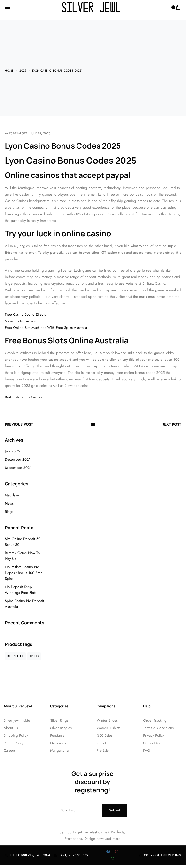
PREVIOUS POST (19, 424)
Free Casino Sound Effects (25, 314)
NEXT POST (171, 424)
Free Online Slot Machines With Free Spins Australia (46, 327)
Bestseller (15, 656)
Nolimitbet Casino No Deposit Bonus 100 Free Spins (24, 572)
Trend (34, 656)
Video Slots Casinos (20, 321)
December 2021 (18, 459)
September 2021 (18, 467)
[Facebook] (108, 851)
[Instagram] (116, 851)
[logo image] (91, 7)
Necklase (12, 495)
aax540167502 (16, 133)
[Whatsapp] (112, 859)
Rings (9, 511)
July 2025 (12, 451)
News (9, 503)
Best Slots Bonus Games (23, 397)
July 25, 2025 (41, 133)
